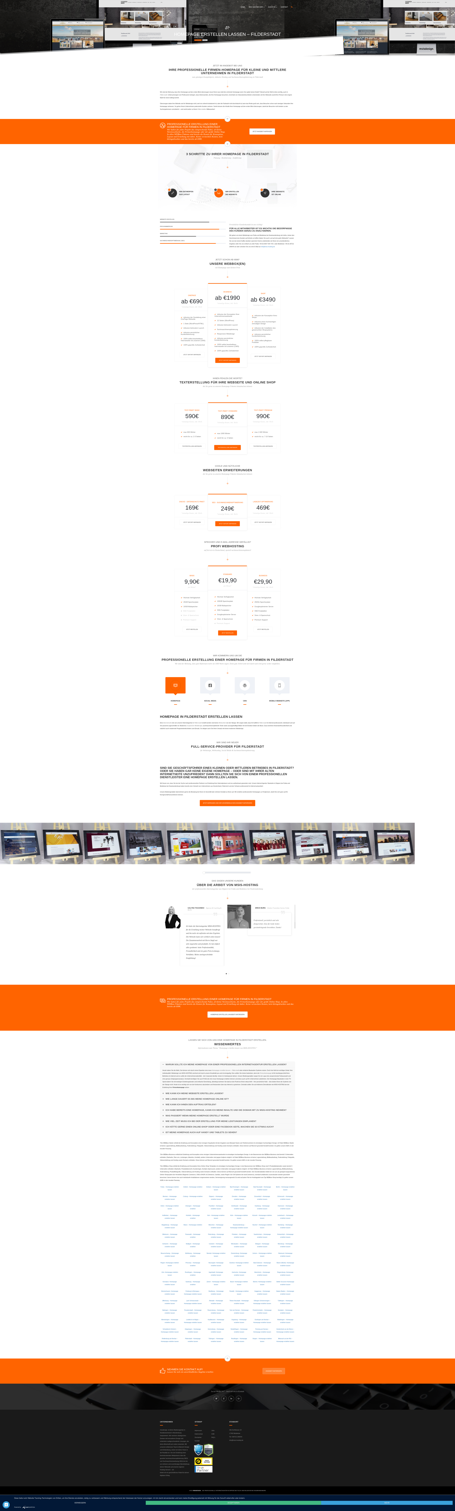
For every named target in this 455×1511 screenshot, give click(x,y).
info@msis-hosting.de (268, 247)
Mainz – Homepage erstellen (193, 1225)
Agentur (272, 7)
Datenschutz (199, 1434)
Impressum (198, 1430)
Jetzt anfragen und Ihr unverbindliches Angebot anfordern (227, 803)
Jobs (212, 1430)
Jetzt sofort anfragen (192, 354)
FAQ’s (213, 1437)
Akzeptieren (233, 1503)
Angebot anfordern (274, 1371)
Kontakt (284, 7)
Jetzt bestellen (192, 629)
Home (243, 7)
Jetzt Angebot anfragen (262, 131)
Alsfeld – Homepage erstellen (192, 1187)
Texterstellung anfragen (192, 446)
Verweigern (80, 1503)
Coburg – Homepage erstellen (193, 1196)
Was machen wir (256, 7)
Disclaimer (198, 1437)
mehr (386, 1503)
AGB (212, 1434)
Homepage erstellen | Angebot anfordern (228, 1014)
